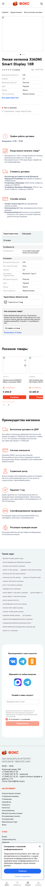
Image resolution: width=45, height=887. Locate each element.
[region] (22, 382)
